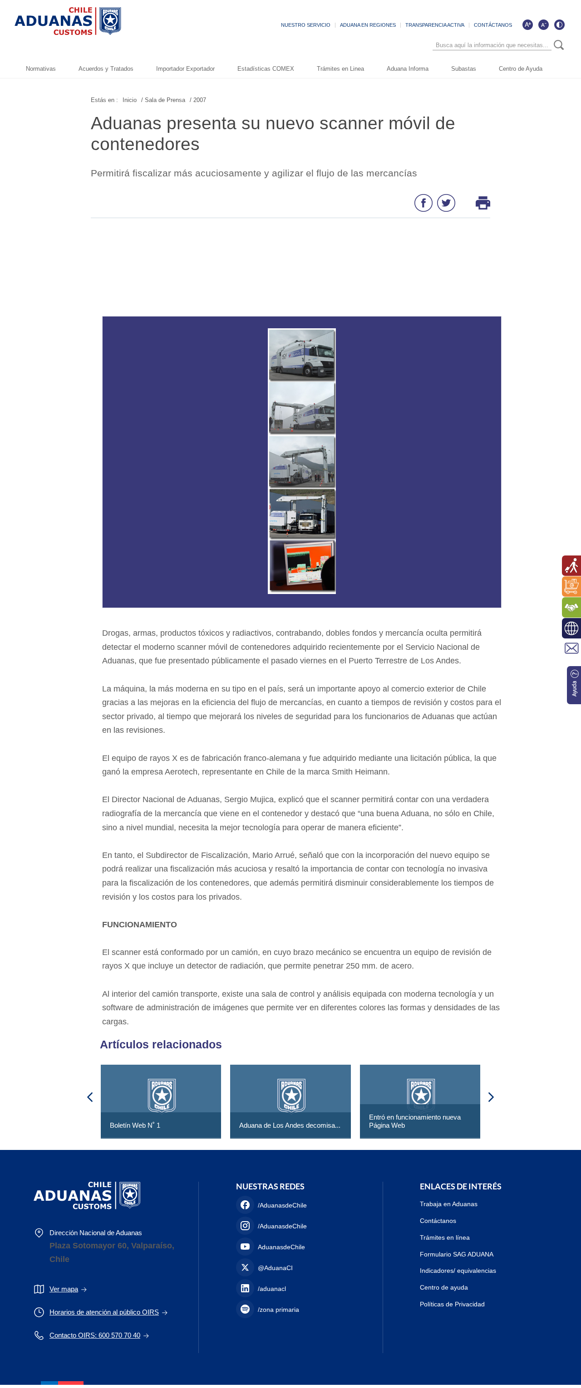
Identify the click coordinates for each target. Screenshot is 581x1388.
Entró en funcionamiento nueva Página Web (415, 1121)
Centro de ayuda (444, 1287)
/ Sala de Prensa (163, 100)
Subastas (463, 68)
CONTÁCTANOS (493, 25)
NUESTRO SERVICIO (305, 25)
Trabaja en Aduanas (449, 1204)
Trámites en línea (445, 1237)
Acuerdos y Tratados (106, 68)
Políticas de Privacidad (452, 1304)
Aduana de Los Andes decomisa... (289, 1125)
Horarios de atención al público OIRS (104, 1312)
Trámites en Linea (340, 68)
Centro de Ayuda (520, 68)
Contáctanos (438, 1220)
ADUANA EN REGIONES (368, 25)
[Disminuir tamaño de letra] (543, 24)
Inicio (130, 100)
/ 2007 (198, 100)
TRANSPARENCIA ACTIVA (434, 25)
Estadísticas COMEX (265, 68)
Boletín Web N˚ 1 (135, 1125)
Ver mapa (63, 1289)
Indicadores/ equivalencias (458, 1270)
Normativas (41, 68)
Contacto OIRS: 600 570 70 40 (94, 1335)
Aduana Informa (407, 68)
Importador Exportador (185, 68)
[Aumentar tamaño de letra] (527, 24)
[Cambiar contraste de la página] (559, 24)
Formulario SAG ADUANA (456, 1254)
